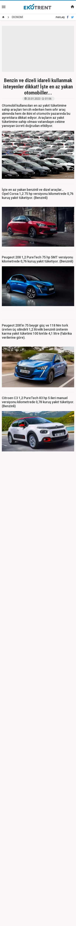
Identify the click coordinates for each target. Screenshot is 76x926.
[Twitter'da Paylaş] (72, 17)
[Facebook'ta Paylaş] (67, 17)
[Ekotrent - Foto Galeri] (38, 7)
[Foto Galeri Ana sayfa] (3, 17)
